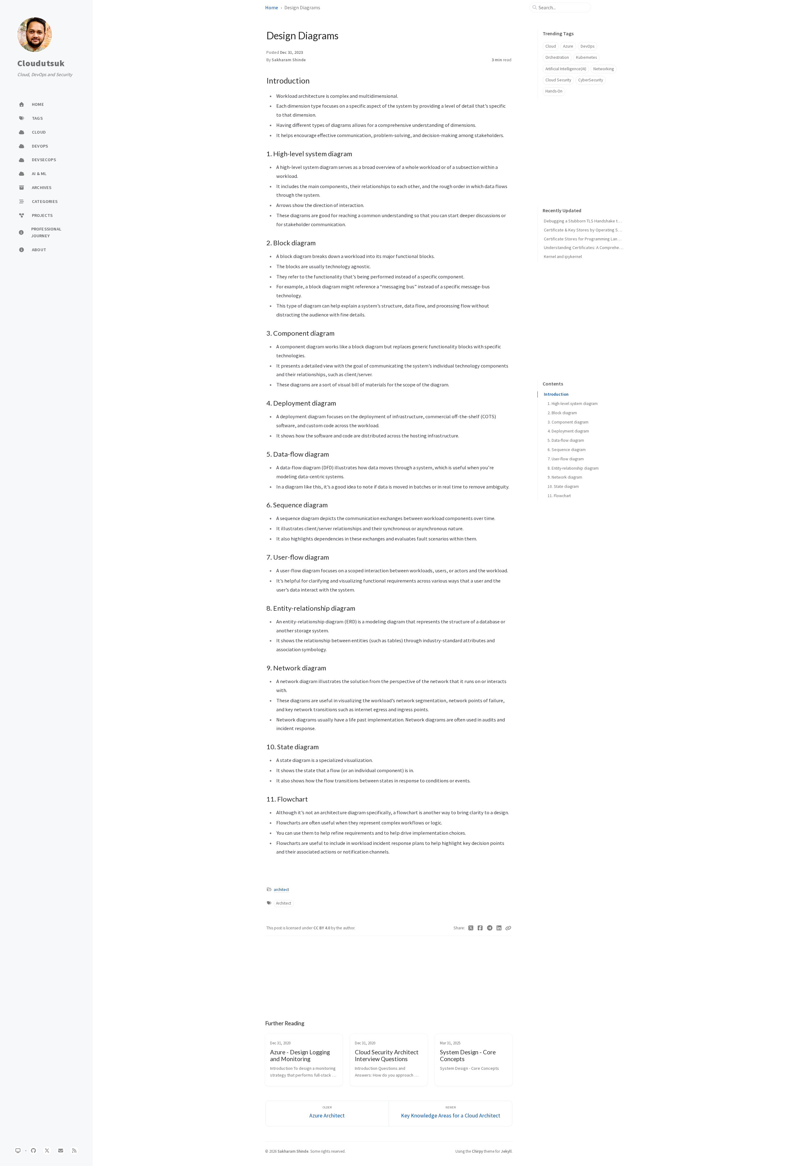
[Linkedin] (499, 928)
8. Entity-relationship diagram (573, 468)
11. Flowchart (559, 495)
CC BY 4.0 (322, 928)
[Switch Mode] (18, 1150)
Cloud (550, 46)
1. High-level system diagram (573, 403)
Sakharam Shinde (289, 59)
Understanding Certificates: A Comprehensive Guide (592, 247)
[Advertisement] (389, 973)
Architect (283, 903)
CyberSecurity (590, 80)
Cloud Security (558, 80)
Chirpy (477, 1151)
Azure (568, 46)
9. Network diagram (565, 477)
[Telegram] (489, 928)
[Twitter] (471, 928)
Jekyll (506, 1151)
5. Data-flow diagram (566, 440)
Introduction (556, 394)
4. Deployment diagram (568, 431)
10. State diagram (563, 486)
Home (271, 7)
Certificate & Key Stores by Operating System (587, 230)
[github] (33, 1150)
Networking (603, 68)
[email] (60, 1150)
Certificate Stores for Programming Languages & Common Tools (603, 239)
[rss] (74, 1150)
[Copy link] (508, 928)
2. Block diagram (562, 412)
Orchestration (557, 57)
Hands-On (553, 91)
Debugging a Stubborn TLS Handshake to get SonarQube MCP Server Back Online (619, 221)
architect (281, 889)
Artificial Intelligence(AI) (565, 68)
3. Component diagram (568, 422)
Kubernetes (586, 57)
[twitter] (47, 1150)
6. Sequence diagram (567, 449)
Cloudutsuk (41, 63)
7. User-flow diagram (566, 459)
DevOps (587, 46)
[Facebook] (480, 928)
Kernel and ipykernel (563, 256)
